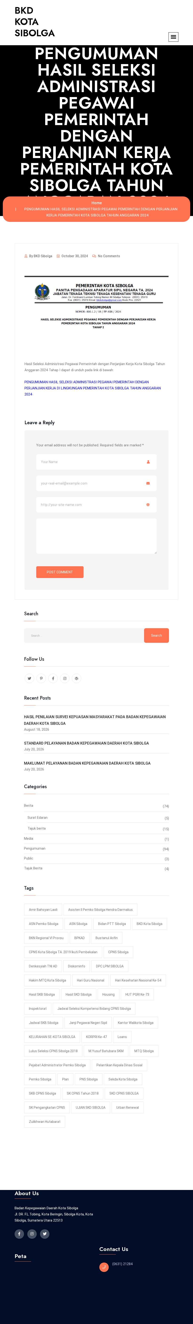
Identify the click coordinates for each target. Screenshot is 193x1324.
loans (122, 1037)
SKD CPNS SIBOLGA (124, 1093)
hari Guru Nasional (90, 980)
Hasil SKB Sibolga (42, 994)
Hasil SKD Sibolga (79, 994)
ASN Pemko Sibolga (43, 924)
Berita (28, 805)
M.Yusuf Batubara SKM (106, 1051)
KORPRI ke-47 (96, 1037)
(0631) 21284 (122, 1264)
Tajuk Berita (33, 868)
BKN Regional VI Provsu (46, 938)
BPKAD (79, 938)
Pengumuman (34, 848)
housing (108, 994)
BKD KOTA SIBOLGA (35, 22)
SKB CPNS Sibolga (42, 1093)
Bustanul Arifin (107, 938)
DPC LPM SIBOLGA (110, 966)
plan (65, 1079)
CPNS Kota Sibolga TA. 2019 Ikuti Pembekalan (63, 952)
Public (28, 858)
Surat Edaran (38, 817)
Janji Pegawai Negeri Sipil (88, 1023)
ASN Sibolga (78, 924)
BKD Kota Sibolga (149, 924)
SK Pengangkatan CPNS (47, 1107)
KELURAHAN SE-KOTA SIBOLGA (52, 1037)
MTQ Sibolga (144, 1051)
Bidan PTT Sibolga (112, 924)
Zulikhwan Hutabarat (44, 1122)
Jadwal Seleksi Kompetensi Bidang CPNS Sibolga (94, 1008)
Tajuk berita (37, 828)
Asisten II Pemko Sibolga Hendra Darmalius (100, 910)
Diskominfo (76, 966)
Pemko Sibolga (40, 1079)
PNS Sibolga (89, 1079)
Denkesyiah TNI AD (43, 966)
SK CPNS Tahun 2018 (83, 1093)
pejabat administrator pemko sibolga (57, 1065)
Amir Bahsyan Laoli (43, 910)
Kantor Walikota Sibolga (135, 1023)
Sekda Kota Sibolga (123, 1079)
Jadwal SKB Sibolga (43, 1023)
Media (28, 838)
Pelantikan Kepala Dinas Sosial (119, 1065)
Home (97, 203)
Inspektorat (38, 1008)
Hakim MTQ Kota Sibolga (47, 980)
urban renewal (127, 1107)
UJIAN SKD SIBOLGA (90, 1107)
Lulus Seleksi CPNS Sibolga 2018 (53, 1051)
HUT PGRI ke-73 (137, 994)
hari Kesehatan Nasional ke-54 (138, 980)
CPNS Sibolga (118, 952)
